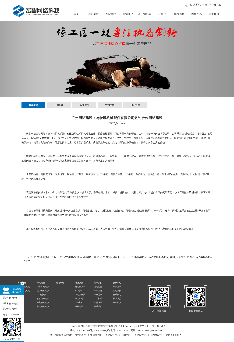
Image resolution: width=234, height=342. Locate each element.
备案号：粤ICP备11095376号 (152, 326)
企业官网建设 (43, 286)
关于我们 (98, 282)
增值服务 (79, 282)
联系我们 (98, 306)
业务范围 (98, 294)
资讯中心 (117, 282)
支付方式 (98, 302)
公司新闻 (58, 105)
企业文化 (98, 290)
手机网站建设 (43, 306)
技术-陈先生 (12, 309)
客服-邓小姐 (12, 298)
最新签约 (33, 105)
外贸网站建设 (43, 302)
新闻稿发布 (80, 286)
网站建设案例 (24, 286)
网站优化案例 (24, 290)
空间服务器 (80, 294)
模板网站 (79, 306)
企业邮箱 (79, 302)
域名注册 (79, 298)
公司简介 (98, 286)
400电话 (78, 290)
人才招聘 (98, 298)
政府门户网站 (43, 298)
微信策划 (60, 282)
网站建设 (41, 282)
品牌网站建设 (43, 290)
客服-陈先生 (12, 303)
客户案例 (22, 282)
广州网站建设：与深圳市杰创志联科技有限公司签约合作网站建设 (171, 257)
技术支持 (109, 105)
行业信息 (84, 105)
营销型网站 (42, 294)
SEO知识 (135, 105)
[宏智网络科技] (36, 18)
